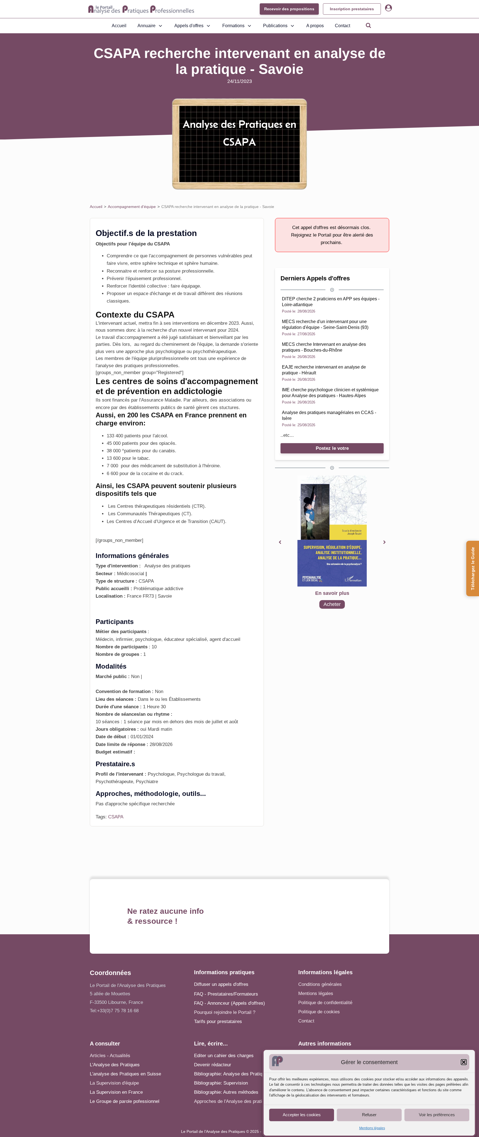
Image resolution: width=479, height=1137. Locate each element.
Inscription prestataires (352, 9)
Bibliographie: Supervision (221, 1083)
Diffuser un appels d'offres (221, 984)
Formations (233, 25)
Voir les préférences (437, 1114)
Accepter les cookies (302, 1114)
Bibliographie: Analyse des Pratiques (232, 1074)
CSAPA (115, 816)
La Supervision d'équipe (114, 1083)
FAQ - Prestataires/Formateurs (226, 994)
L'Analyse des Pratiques (115, 1064)
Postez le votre (332, 448)
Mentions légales (372, 1128)
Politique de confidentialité (325, 1002)
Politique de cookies (319, 1011)
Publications (275, 25)
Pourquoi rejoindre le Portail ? (224, 1012)
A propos (315, 25)
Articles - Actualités (110, 1055)
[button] (464, 1062)
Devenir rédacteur (212, 1064)
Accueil (119, 25)
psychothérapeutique (214, 351)
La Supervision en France (116, 1092)
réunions (234, 293)
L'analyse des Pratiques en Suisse (125, 1074)
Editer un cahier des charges (224, 1055)
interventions (185, 323)
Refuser (369, 1114)
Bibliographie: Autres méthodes (226, 1092)
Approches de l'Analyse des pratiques (233, 1101)
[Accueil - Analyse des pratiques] (141, 9)
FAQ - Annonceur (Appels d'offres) (229, 1003)
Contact (342, 25)
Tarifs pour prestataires (218, 1021)
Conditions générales (320, 984)
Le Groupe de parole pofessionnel (124, 1101)
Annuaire (146, 25)
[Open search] (368, 25)
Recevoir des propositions (289, 9)
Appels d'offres (188, 25)
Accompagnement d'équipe (132, 206)
